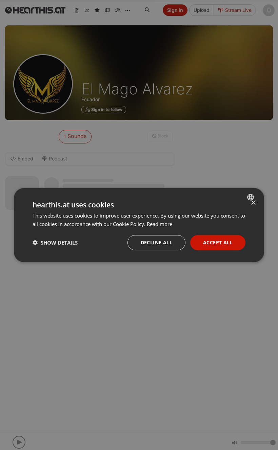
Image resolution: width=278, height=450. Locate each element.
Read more (159, 224)
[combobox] (251, 197)
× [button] (253, 202)
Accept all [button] (218, 242)
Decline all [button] (156, 242)
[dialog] (139, 225)
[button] (55, 242)
